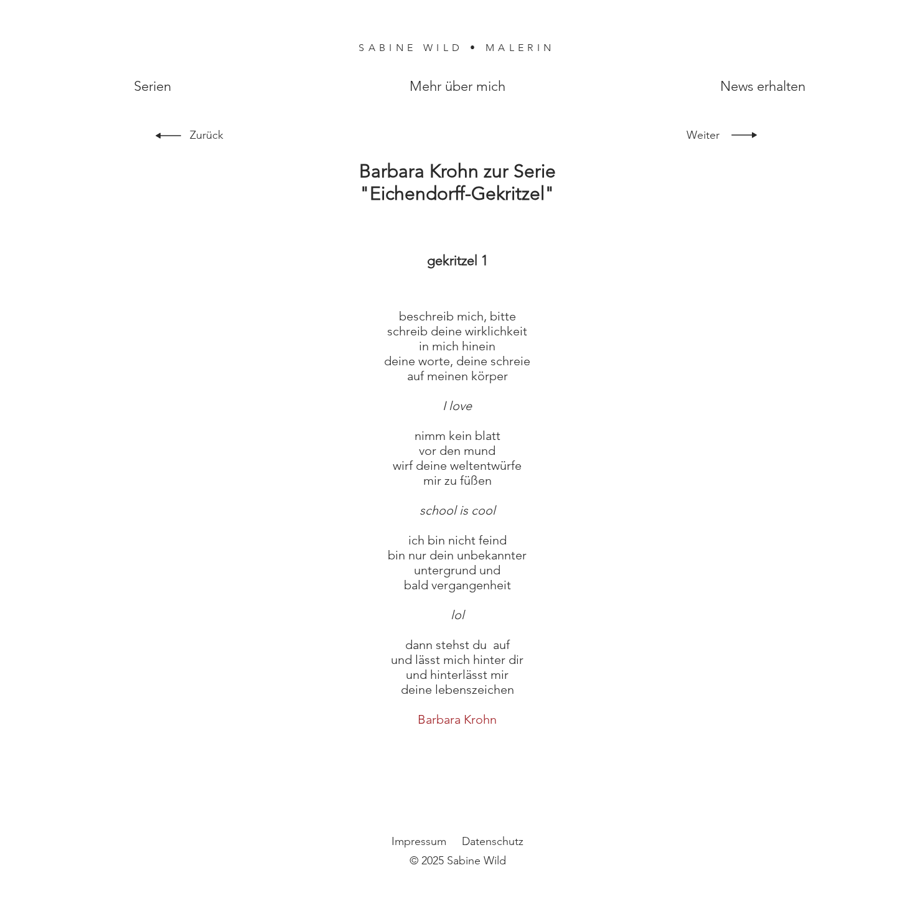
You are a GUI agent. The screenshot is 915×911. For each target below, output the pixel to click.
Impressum (419, 841)
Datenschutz (492, 841)
